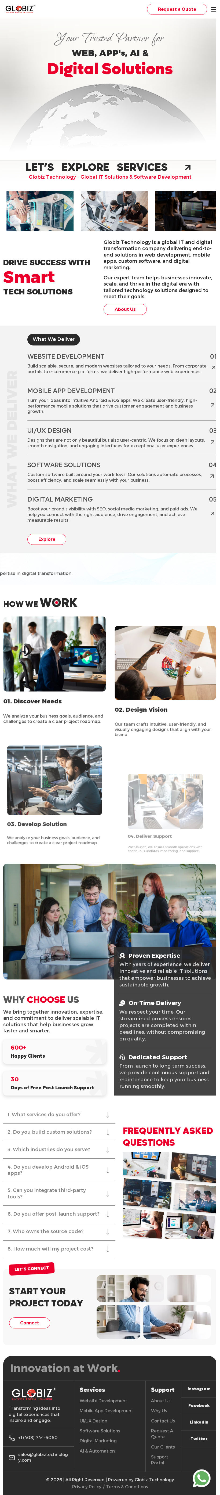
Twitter (199, 1439)
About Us (125, 309)
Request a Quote (177, 9)
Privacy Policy (86, 1486)
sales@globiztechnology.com (43, 1457)
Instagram (199, 1389)
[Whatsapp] (202, 1480)
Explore (46, 539)
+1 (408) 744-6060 (38, 1437)
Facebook (199, 1405)
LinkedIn (199, 1422)
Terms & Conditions (127, 1486)
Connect (29, 1322)
